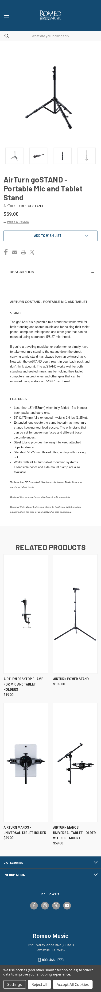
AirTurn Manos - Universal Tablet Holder (25, 830)
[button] (16, 222)
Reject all (39, 984)
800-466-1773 (53, 960)
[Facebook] (6, 252)
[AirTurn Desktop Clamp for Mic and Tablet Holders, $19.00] (25, 614)
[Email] (14, 252)
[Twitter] (32, 252)
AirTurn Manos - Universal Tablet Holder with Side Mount (74, 832)
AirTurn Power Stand (71, 679)
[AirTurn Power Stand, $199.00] (75, 614)
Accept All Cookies (73, 984)
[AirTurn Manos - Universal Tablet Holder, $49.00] (25, 762)
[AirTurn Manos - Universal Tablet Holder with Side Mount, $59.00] (75, 762)
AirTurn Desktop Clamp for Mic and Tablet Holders (23, 684)
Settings (14, 984)
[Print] (23, 252)
